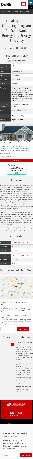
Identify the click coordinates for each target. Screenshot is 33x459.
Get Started (23, 329)
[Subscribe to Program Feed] (12, 344)
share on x (30, 7)
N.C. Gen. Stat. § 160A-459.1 (20, 256)
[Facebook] (4, 452)
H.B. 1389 (21, 185)
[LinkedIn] (13, 452)
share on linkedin (30, 2)
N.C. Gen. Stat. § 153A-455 (19, 242)
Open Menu (23, 4)
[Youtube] (22, 452)
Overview (15, 11)
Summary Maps (24, 11)
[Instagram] (9, 452)
